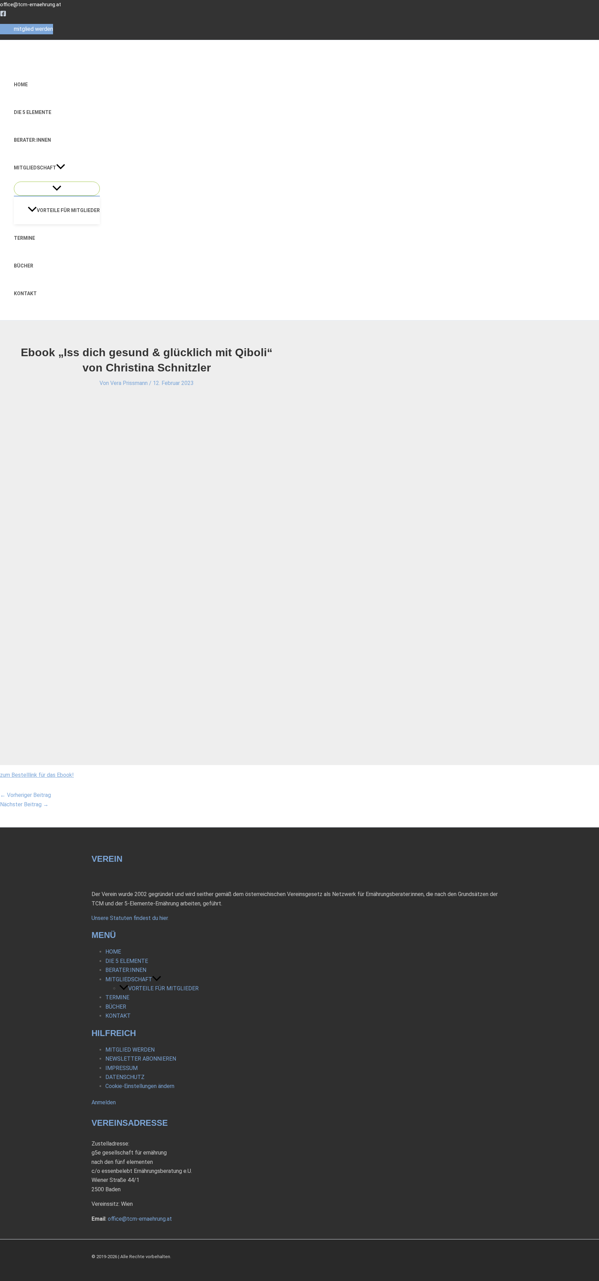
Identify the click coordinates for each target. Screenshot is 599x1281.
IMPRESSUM (121, 1068)
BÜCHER (23, 266)
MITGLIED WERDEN (130, 1049)
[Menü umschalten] (57, 189)
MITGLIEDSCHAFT (35, 167)
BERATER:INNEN (32, 140)
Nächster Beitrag (24, 804)
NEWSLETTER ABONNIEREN (140, 1058)
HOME (21, 84)
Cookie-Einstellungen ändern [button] (139, 1086)
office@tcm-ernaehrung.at (30, 4)
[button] (60, 168)
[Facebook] (3, 14)
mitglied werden (33, 29)
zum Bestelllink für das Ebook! (37, 775)
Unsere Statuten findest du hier (130, 918)
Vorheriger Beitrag (25, 795)
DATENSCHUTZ (125, 1077)
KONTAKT (25, 293)
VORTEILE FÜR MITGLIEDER (68, 210)
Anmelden (104, 1102)
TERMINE (24, 238)
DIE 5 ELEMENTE (32, 112)
